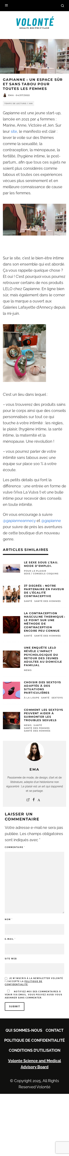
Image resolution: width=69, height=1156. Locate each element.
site (14, 131)
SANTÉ (28, 601)
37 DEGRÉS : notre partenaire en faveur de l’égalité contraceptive (44, 591)
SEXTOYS (57, 697)
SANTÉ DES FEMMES (37, 728)
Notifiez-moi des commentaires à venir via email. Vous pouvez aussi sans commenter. (33, 995)
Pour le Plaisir (35, 571)
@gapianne (51, 520)
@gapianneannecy (19, 520)
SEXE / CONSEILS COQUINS (41, 573)
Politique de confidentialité (34, 1040)
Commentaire (15, 847)
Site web (11, 959)
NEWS (28, 670)
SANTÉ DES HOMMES (47, 601)
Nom (8, 919)
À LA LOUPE (31, 697)
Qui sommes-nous (24, 1030)
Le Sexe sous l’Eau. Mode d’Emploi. (41, 564)
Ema (11, 95)
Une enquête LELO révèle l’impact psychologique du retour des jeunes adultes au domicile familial (43, 656)
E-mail (10, 939)
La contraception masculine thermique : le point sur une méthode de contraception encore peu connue (44, 621)
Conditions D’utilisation (34, 1050)
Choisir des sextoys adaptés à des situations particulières (42, 688)
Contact (54, 1030)
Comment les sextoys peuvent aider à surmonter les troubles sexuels (43, 715)
